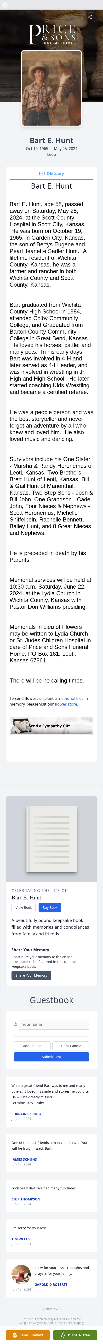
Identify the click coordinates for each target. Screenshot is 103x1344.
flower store (66, 704)
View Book (24, 907)
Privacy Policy (38, 1323)
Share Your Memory (31, 975)
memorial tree (71, 698)
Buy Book (50, 907)
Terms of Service (64, 1323)
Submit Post (51, 1056)
